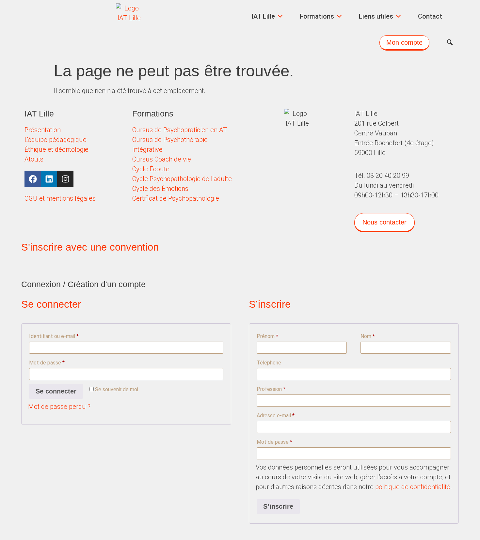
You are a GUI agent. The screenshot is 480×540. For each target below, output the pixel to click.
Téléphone (269, 363)
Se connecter (56, 391)
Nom (367, 336)
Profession (271, 389)
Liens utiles (376, 16)
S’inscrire (278, 506)
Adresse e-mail (288, 414)
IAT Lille (263, 16)
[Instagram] (65, 179)
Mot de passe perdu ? (59, 406)
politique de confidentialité (412, 487)
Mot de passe (59, 362)
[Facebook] (32, 179)
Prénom (267, 336)
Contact (430, 16)
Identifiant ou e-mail (66, 335)
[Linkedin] (49, 179)
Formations (317, 16)
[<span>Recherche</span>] (450, 42)
